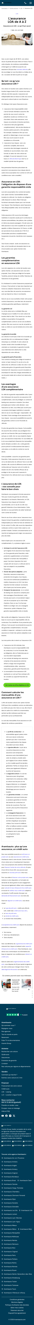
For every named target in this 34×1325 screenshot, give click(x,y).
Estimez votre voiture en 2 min (12, 1078)
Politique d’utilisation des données (17, 1305)
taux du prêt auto (11, 913)
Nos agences (6, 1031)
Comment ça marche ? (9, 1075)
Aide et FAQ (6, 1111)
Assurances (6, 1057)
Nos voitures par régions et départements (16, 1066)
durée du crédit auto (12, 916)
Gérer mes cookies (17, 1308)
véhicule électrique (15, 159)
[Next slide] (28, 989)
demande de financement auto (11, 896)
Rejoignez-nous (7, 1028)
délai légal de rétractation (10, 969)
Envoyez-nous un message (11, 1108)
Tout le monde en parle (9, 1034)
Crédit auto (5, 1089)
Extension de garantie (9, 1060)
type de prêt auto (11, 908)
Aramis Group (6, 1043)
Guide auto (5, 1054)
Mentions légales (17, 1302)
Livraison (5, 1063)
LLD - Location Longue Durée (12, 1095)
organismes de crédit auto (24, 944)
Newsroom (5, 1037)
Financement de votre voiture (12, 1086)
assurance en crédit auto (21, 857)
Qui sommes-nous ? (8, 1025)
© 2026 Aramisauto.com (17, 1320)
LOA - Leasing (6, 1092)
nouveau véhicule (22, 69)
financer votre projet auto (20, 877)
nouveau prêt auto (15, 872)
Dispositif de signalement (17, 1313)
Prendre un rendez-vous (10, 1105)
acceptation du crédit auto (10, 925)
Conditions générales (17, 1299)
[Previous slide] (5, 989)
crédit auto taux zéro (20, 911)
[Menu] (30, 3)
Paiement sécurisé (17, 1310)
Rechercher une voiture (10, 1051)
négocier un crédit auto (14, 900)
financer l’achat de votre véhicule (15, 867)
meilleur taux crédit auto (17, 890)
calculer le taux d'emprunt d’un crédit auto (18, 888)
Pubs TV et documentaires (11, 1040)
